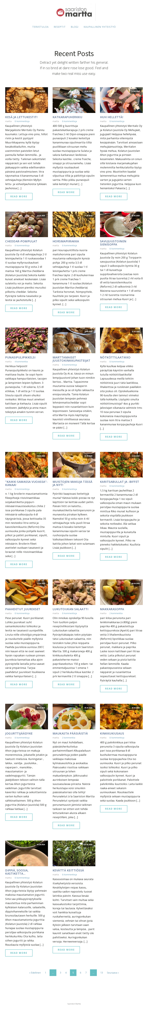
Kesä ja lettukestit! (21, 117)
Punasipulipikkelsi (20, 357)
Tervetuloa (40, 26)
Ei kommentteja (22, 121)
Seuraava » (113, 972)
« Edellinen (35, 972)
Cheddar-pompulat (21, 241)
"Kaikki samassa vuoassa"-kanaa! (26, 483)
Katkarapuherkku (67, 117)
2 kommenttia (116, 613)
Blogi (74, 26)
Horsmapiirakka (66, 241)
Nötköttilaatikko (115, 357)
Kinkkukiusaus (112, 733)
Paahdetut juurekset (22, 609)
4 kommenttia (21, 361)
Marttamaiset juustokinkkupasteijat (71, 359)
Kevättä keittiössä (68, 870)
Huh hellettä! (111, 117)
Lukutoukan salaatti (70, 609)
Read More (18, 196)
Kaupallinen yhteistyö (100, 26)
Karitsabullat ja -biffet (119, 481)
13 (101, 972)
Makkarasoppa (112, 609)
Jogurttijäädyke (19, 733)
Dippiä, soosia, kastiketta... (16, 872)
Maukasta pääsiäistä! (70, 733)
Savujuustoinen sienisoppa (113, 243)
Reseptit (60, 26)
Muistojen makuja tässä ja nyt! (72, 483)
